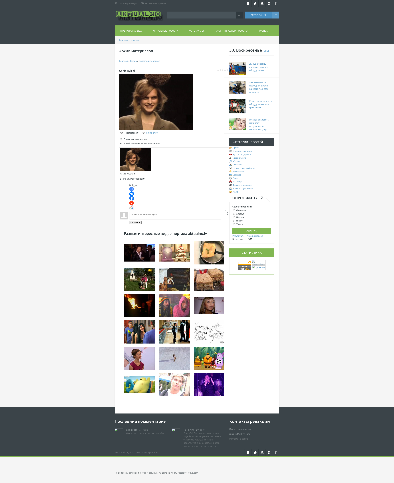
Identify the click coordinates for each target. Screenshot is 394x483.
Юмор (235, 192)
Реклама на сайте (238, 438)
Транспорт (237, 181)
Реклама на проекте (155, 3)
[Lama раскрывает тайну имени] (209, 305)
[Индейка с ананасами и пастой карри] (209, 279)
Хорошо (240, 213)
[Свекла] (139, 279)
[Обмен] (209, 358)
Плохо (239, 220)
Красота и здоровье (149, 60)
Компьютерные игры (242, 151)
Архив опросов (255, 235)
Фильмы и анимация (242, 185)
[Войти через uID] (131, 189)
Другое (236, 148)
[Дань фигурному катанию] (174, 384)
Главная (123, 60)
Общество (237, 165)
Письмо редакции (128, 3)
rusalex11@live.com (188, 472)
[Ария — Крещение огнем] (139, 305)
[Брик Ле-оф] (209, 252)
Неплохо (240, 217)
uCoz (156, 452)
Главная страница (131, 30)
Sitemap (146, 452)
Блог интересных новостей (231, 30)
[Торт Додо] (174, 252)
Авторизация (259, 15)
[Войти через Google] (131, 207)
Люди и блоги (239, 158)
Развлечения (238, 171)
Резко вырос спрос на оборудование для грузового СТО (260, 104)
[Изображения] (135, 159)
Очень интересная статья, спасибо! (145, 433)
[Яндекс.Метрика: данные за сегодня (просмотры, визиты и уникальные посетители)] (258, 262)
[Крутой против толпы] (209, 331)
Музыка (236, 161)
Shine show (152, 132)
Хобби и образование (243, 188)
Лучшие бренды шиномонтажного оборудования (258, 67)
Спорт (235, 178)
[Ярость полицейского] (174, 331)
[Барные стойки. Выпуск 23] (139, 358)
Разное (263, 30)
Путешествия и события (244, 168)
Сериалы (237, 175)
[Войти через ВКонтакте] (131, 193)
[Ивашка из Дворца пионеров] (174, 279)
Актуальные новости (165, 30)
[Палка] (139, 384)
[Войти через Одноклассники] (224, 213)
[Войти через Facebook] (131, 198)
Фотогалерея (197, 30)
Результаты (238, 235)
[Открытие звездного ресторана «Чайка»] (139, 252)
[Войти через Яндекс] (131, 203)
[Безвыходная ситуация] (139, 331)
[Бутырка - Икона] (209, 384)
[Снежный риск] (174, 358)
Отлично (241, 210)
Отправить (135, 222)
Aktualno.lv (120, 452)
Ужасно (240, 224)
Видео (133, 60)
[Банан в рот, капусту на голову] (174, 305)
